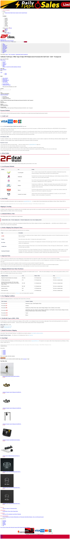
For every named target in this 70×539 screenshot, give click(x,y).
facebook (4, 61)
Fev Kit (4, 49)
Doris (1, 535)
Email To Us (5, 79)
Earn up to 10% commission (7, 514)
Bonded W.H (5, 45)
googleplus (4, 63)
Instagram (4, 521)
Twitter (4, 522)
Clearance (4, 51)
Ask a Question (5, 78)
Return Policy (15, 511)
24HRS (4, 44)
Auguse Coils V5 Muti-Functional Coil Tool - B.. (11, 455)
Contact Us (8, 508)
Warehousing (12, 508)
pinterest (4, 64)
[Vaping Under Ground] (29, 533)
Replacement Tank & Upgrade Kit (22, 54)
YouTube (4, 524)
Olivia (1, 537)
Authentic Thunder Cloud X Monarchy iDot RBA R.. (12, 392)
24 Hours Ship (7, 527)
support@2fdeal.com (32, 144)
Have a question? (3, 69)
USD (6, 32)
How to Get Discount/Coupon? (38, 516)
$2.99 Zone (5, 50)
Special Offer (5, 47)
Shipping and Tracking (6, 84)
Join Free (7, 9)
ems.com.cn (10, 326)
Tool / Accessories (12, 54)
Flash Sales (5, 46)
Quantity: (2, 88)
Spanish (22, 12)
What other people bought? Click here (7, 40)
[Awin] (21, 533)
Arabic (20, 12)
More (3, 65)
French (9, 12)
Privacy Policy (10, 511)
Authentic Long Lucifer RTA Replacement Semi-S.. (12, 471)
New (3, 43)
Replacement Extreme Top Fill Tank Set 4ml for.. (11, 376)
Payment (4, 516)
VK (3, 525)
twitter (4, 62)
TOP (1, 538)
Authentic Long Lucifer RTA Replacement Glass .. (11, 487)
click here (24, 358)
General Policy (5, 511)
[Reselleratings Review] (52, 533)
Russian (25, 12)
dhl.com (5, 326)
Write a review (2, 357)
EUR (9, 32)
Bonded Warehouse (23, 527)
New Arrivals (2, 527)
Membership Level (17, 516)
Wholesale (19, 514)
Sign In (4, 9)
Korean (14, 12)
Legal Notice (15, 514)
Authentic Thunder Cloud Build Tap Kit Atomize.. (11, 439)
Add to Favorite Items (4, 94)
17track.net (58, 277)
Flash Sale (12, 527)
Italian (11, 12)
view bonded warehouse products (37, 333)
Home (7, 54)
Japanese (17, 12)
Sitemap (28, 527)
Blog (3, 52)
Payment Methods (6, 80)
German (6, 12)
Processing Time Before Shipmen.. (27, 516)
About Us (4, 508)
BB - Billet (4, 48)
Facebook (4, 520)
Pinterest (4, 523)
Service (1, 536)
